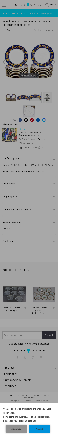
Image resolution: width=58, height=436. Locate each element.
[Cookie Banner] (29, 419)
